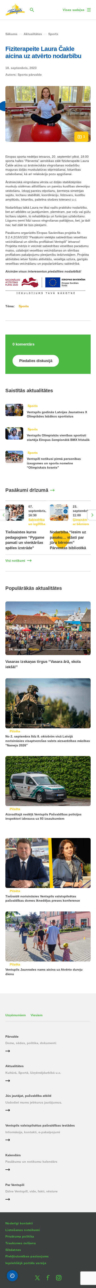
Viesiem (36, 1015)
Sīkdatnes (13, 1250)
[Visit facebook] (48, 1277)
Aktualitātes (14, 1066)
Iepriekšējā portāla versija (25, 1263)
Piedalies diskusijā (35, 361)
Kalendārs (13, 1155)
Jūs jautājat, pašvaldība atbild (28, 1095)
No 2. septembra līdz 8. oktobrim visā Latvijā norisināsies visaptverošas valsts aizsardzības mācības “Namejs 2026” (47, 741)
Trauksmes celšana (20, 1243)
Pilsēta (34, 649)
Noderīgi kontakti (19, 1223)
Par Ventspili (14, 1184)
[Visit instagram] (58, 1277)
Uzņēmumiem (15, 1015)
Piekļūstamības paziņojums (27, 1256)
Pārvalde (12, 1036)
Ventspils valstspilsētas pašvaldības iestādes (40, 1125)
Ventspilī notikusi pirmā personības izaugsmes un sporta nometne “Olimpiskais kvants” (54, 463)
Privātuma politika (19, 1236)
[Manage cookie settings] (12, 1275)
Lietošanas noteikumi (22, 1230)
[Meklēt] (32, 10)
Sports (33, 406)
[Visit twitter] (37, 1277)
